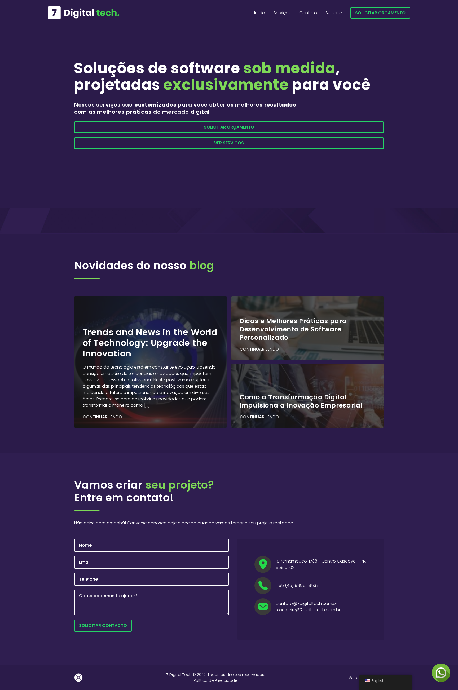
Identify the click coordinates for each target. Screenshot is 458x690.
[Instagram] (78, 677)
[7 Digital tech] (83, 12)
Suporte (333, 13)
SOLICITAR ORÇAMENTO (229, 127)
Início (259, 13)
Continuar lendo (102, 417)
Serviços (282, 13)
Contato (308, 13)
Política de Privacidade (215, 680)
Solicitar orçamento (380, 13)
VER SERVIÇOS (229, 143)
